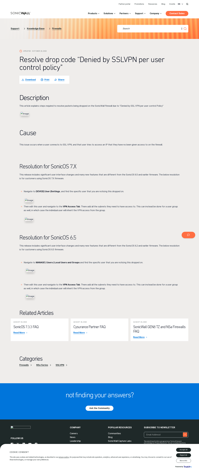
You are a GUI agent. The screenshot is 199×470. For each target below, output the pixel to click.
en (179, 4)
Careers (74, 433)
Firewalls (56, 28)
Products (92, 13)
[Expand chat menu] (188, 235)
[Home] (21, 13)
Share (61, 79)
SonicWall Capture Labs (119, 441)
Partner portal (124, 4)
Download (30, 79)
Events (172, 4)
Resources (152, 4)
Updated (27, 51)
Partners (124, 13)
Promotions (139, 4)
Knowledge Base (36, 28)
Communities (114, 433)
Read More (19, 333)
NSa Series (42, 365)
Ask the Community (99, 408)
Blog (163, 4)
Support (139, 13)
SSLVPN (60, 365)
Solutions (108, 13)
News (72, 437)
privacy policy (64, 457)
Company (154, 13)
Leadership (75, 441)
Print (46, 79)
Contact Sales (177, 13)
